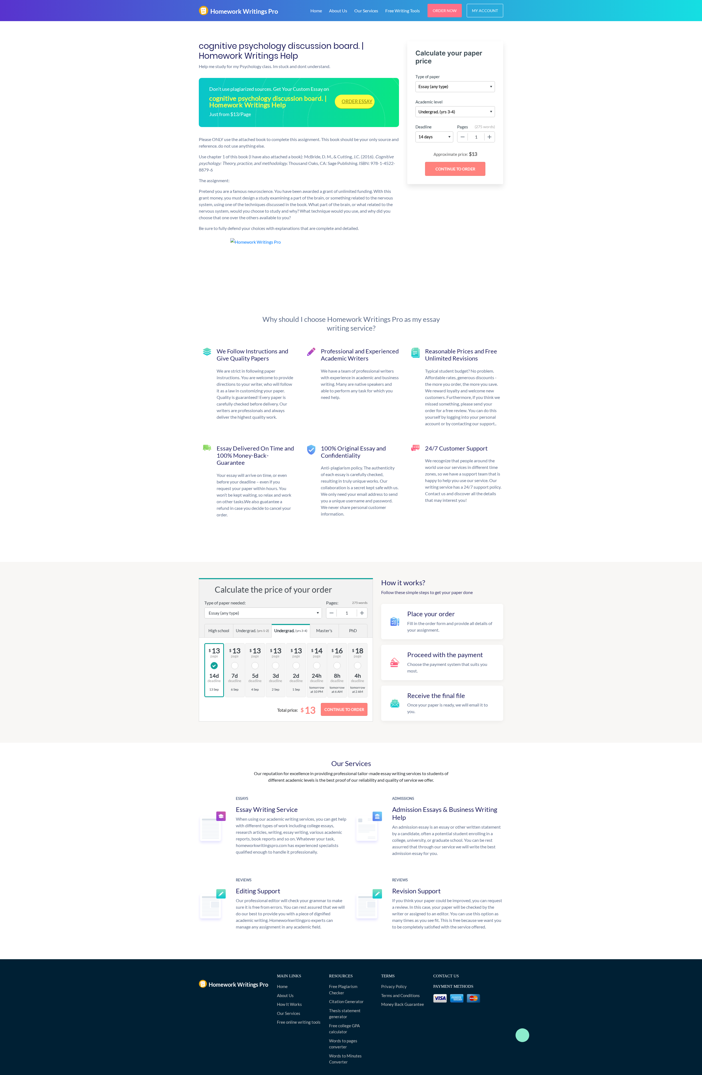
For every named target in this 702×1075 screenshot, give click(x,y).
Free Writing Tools (402, 10)
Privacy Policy (394, 986)
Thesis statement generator (345, 1013)
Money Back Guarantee (402, 1004)
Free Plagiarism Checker (343, 989)
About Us (338, 10)
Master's (324, 630)
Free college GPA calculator (344, 1028)
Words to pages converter (343, 1043)
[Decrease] (462, 137)
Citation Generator (346, 1001)
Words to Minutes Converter (345, 1059)
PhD (353, 630)
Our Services (366, 10)
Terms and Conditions (400, 995)
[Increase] (489, 137)
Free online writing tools (299, 1022)
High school (218, 630)
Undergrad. (252, 630)
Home (316, 10)
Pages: (332, 602)
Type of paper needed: (225, 602)
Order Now (445, 10)
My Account (485, 10)
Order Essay (357, 101)
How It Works (289, 1004)
